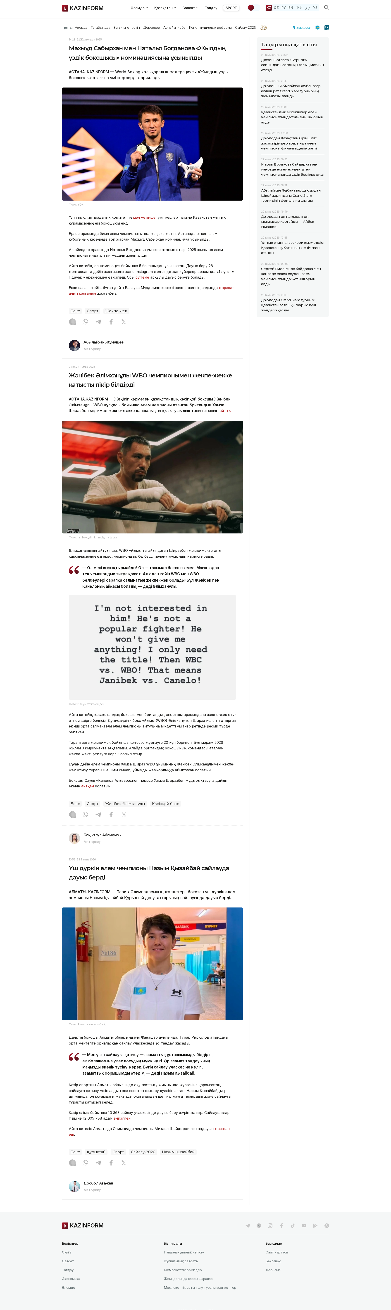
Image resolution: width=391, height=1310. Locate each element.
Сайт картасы (277, 1252)
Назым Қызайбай (178, 1152)
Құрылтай (96, 1152)
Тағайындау (100, 28)
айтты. (225, 410)
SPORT (231, 8)
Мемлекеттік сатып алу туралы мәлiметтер (200, 1287)
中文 (299, 7)
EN (290, 7)
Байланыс (273, 1261)
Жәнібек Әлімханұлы (125, 804)
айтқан (87, 786)
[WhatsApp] (85, 322)
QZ (276, 7)
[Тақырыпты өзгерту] (253, 7)
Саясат (68, 1261)
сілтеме (142, 277)
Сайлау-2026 (245, 28)
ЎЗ (315, 7)
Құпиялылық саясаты (181, 1261)
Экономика (71, 1279)
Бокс (75, 311)
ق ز (307, 7)
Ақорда (81, 28)
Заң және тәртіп (127, 28)
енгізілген (122, 1118)
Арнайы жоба (174, 28)
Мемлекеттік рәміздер (183, 1270)
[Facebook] (111, 322)
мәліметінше (144, 217)
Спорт (92, 311)
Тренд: (67, 27)
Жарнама (273, 1270)
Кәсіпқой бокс (165, 804)
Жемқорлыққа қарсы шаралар (188, 1279)
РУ (283, 7)
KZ (269, 7)
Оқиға (67, 1252)
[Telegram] (98, 322)
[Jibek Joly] (303, 27)
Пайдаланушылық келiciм (184, 1252)
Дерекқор (151, 28)
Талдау (211, 7)
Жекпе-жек (116, 311)
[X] (124, 322)
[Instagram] (72, 322)
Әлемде (68, 1287)
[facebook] (281, 1225)
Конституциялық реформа (210, 28)
